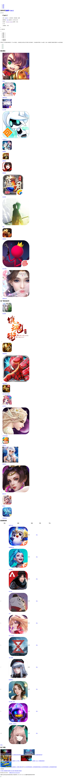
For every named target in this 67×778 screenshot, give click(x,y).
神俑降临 (4, 151)
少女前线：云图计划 (12, 723)
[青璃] (16, 224)
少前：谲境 (11, 657)
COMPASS (4, 139)
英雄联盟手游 (11, 547)
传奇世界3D (5, 353)
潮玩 (3, 6)
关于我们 (2, 770)
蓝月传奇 (4, 196)
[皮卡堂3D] (7, 404)
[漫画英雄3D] (16, 381)
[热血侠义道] (16, 296)
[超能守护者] (9, 95)
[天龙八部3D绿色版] (6, 392)
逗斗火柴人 (5, 268)
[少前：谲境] (18, 677)
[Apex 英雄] (18, 589)
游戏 (3, 4)
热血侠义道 (5, 298)
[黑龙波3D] (10, 462)
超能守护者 (5, 97)
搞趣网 (7, 10)
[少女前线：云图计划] (18, 743)
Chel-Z (12, 10)
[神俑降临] (7, 149)
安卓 (7, 19)
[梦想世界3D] (7, 516)
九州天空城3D (5, 435)
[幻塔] (18, 633)
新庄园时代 (11, 679)
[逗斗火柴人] (16, 266)
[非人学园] (7, 107)
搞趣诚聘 (5, 770)
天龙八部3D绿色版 (6, 393)
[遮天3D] (7, 504)
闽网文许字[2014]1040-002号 (14, 772)
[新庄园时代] (18, 699)
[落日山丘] (18, 611)
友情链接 (20, 770)
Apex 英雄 (11, 569)
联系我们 (9, 770)
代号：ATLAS (11, 635)
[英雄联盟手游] (18, 567)
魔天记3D (4, 493)
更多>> (1, 744)
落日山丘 (10, 591)
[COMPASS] (16, 137)
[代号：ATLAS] (18, 655)
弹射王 (4, 81)
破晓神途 (4, 160)
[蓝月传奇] (13, 195)
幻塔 (9, 613)
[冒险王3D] (6, 443)
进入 (37, 534)
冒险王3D (4, 445)
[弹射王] (16, 79)
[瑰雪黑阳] (7, 171)
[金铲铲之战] (18, 545)
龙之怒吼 (4, 313)
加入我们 (12, 770)
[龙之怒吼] (7, 311)
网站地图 (16, 770)
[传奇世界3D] (7, 351)
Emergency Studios (9, 21)
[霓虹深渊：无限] (18, 721)
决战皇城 (4, 238)
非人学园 (4, 109)
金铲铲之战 (11, 525)
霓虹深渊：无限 (12, 701)
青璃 (3, 226)
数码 (3, 5)
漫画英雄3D (5, 383)
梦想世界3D (5, 518)
